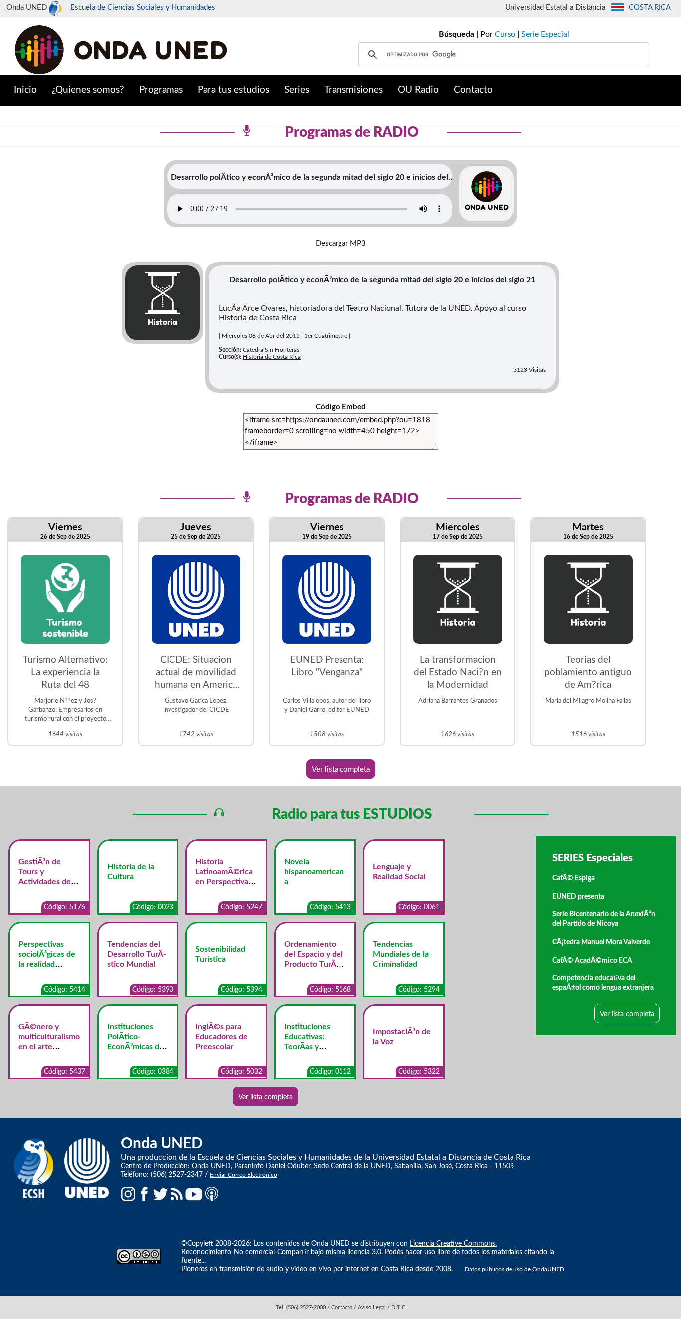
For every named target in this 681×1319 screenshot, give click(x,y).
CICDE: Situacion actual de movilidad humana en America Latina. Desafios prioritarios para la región (196, 673)
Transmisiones (353, 90)
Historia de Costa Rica (272, 357)
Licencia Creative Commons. (453, 1243)
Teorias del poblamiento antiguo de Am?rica (588, 672)
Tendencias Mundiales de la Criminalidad (401, 954)
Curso (505, 34)
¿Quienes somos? (88, 90)
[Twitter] (161, 1194)
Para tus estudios (233, 90)
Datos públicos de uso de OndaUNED (514, 1269)
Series (296, 90)
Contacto (473, 90)
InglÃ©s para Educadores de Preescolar (221, 1037)
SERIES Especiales (592, 858)
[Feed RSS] (176, 1194)
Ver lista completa (341, 769)
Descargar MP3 (341, 243)
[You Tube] (193, 1194)
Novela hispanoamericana (314, 872)
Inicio (25, 90)
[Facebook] (144, 1194)
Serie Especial (545, 34)
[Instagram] (128, 1194)
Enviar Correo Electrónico (243, 1175)
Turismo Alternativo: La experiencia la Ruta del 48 (65, 672)
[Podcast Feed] (211, 1194)
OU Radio (418, 90)
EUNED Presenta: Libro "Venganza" (327, 666)
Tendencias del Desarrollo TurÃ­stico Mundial (136, 954)
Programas (161, 90)
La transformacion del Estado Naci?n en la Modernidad (458, 672)
